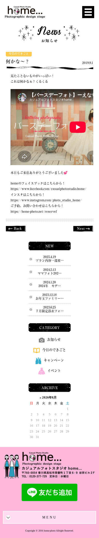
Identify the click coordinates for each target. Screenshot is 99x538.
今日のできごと (19, 53)
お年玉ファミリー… (50, 298)
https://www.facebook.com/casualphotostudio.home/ (49, 188)
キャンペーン (54, 360)
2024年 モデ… (49, 285)
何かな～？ (18, 61)
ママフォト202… (50, 273)
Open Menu (88, 12)
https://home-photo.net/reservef (34, 211)
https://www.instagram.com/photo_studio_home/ (46, 200)
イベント (54, 370)
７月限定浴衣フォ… (50, 311)
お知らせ (54, 339)
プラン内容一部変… (50, 260)
